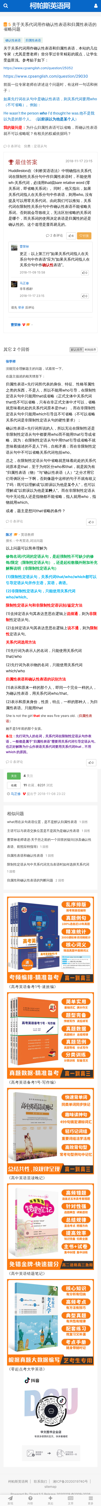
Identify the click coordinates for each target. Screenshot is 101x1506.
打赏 (85, 235)
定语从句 (40, 146)
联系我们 (40, 1481)
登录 (21, 307)
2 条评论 (56, 235)
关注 (14, 776)
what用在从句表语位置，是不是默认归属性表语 (42, 822)
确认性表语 (13, 40)
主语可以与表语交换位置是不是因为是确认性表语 (43, 831)
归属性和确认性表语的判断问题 (30, 880)
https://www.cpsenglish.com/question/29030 (46, 76)
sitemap (50, 1486)
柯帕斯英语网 (18, 1481)
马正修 (24, 283)
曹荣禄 (24, 246)
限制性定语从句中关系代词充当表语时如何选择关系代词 (48, 864)
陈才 (9, 534)
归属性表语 (33, 40)
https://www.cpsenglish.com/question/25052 (38, 68)
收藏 (14, 785)
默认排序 (76, 349)
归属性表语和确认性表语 (25, 855)
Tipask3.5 (36, 1494)
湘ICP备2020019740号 (70, 1481)
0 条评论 (14, 146)
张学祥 (11, 361)
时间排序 (90, 349)
